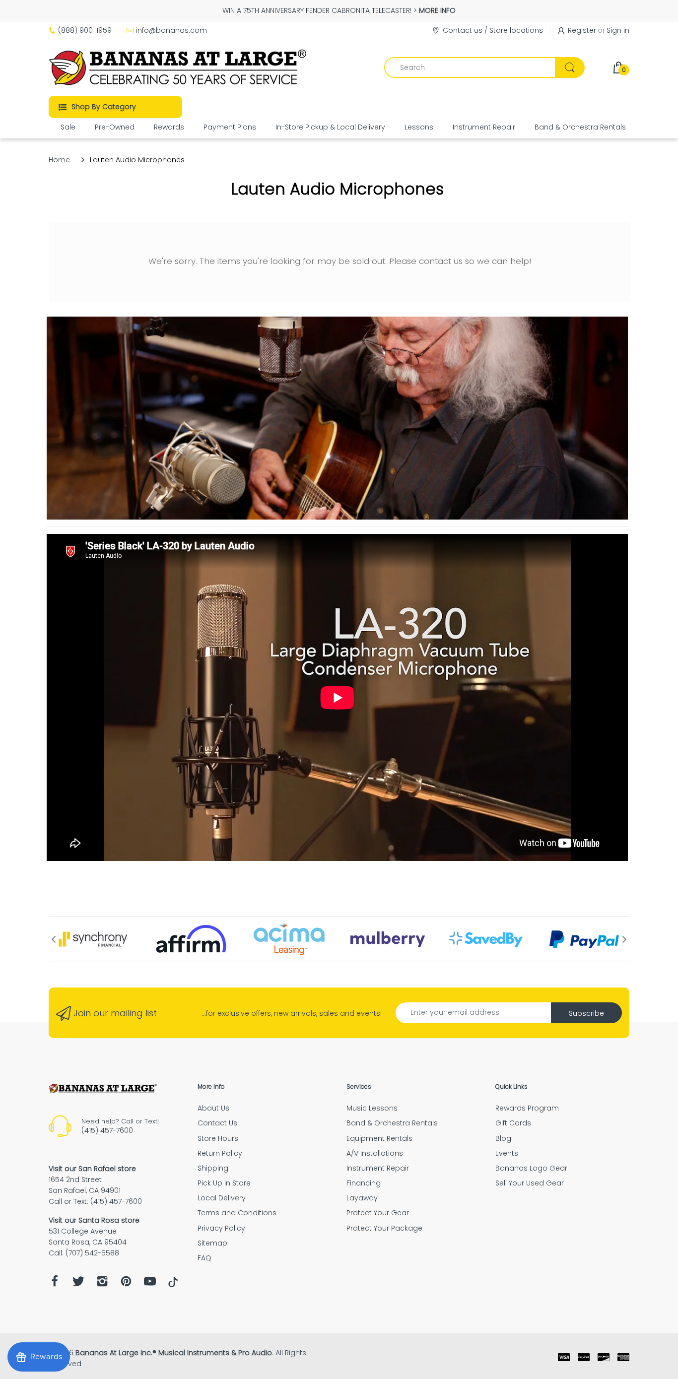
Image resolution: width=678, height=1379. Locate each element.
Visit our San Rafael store (92, 1169)
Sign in (618, 30)
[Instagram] (102, 1284)
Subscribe (586, 1013)
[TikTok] (173, 1285)
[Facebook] (55, 1284)
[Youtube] (150, 1284)
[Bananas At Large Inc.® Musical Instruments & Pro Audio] (179, 67)
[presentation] (54, 939)
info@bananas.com (171, 30)
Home (59, 160)
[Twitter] (78, 1284)
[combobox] (484, 67)
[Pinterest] (126, 1284)
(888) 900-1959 (85, 30)
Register (582, 30)
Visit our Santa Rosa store (94, 1220)
